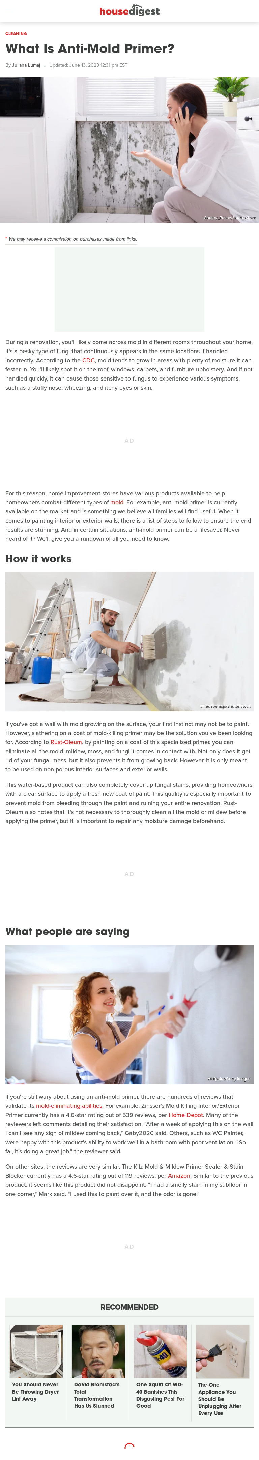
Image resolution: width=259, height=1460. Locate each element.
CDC (88, 360)
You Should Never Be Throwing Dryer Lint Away (35, 1392)
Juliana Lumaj (26, 65)
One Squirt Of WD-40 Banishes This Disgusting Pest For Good (160, 1396)
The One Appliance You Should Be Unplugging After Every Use (219, 1399)
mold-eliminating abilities (69, 1105)
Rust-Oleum (66, 742)
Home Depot (186, 1115)
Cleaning (16, 34)
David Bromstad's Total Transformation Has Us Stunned (96, 1396)
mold (116, 502)
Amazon (179, 1175)
